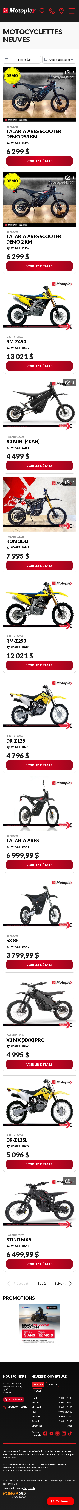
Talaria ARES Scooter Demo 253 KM (33, 134)
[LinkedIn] (63, 1433)
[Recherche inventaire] (42, 10)
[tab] (38, 1384)
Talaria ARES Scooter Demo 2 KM (33, 239)
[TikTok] (69, 1433)
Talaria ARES (22, 840)
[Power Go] (39, 1494)
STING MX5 (18, 1239)
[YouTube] (51, 1433)
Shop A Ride (29, 1488)
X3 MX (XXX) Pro (25, 1040)
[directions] (61, 10)
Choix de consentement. (29, 1470)
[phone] (52, 10)
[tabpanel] (52, 1411)
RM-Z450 (16, 341)
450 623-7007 (17, 1407)
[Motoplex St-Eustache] (19, 11)
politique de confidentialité (16, 1467)
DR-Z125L (16, 1140)
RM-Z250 (16, 641)
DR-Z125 (15, 741)
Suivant (60, 1283)
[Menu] (71, 11)
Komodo (17, 541)
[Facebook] (45, 1433)
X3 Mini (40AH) (23, 441)
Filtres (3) (24, 59)
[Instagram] (57, 1433)
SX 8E (12, 940)
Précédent (20, 1283)
